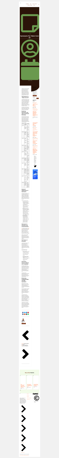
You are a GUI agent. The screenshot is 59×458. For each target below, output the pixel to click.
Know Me (35, 95)
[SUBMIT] (37, 98)
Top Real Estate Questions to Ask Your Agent (36, 385)
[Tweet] (35, 167)
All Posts (24, 323)
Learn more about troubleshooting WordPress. (24, 455)
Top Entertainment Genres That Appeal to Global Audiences (23, 386)
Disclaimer (28, 396)
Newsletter (34, 97)
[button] (38, 4)
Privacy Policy (28, 399)
